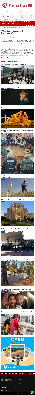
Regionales (12, 23)
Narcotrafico (7, 27)
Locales (6, 21)
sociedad (2, 29)
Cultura (22, 21)
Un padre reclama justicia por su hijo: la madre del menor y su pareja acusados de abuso (16, 87)
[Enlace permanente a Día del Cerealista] (17, 187)
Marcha (16, 27)
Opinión (25, 21)
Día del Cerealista (5, 177)
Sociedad (8, 23)
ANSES (18, 27)
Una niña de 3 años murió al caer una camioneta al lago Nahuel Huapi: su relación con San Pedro (16, 259)
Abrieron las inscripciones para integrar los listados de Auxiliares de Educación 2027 (17, 312)
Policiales (14, 21)
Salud (18, 21)
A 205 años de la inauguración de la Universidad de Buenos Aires (17, 200)
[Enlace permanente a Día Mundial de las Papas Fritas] (17, 118)
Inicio (3, 21)
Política (10, 21)
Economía (3, 23)
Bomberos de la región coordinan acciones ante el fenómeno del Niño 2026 (17, 131)
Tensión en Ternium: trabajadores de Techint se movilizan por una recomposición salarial (17, 229)
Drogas (14, 27)
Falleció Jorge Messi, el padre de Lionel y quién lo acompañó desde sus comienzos (16, 289)
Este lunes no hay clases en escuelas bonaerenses (13, 64)
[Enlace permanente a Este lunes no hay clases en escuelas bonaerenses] (17, 74)
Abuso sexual (10, 27)
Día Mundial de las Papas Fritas (9, 107)
